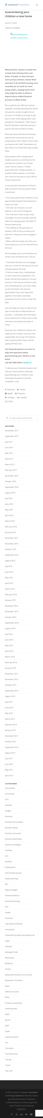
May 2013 (9, 713)
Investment (9, 929)
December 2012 (11, 736)
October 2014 (10, 617)
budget (8, 811)
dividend (8, 861)
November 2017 (11, 430)
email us (27, 362)
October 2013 (10, 685)
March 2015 (10, 589)
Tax (6, 1042)
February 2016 (11, 526)
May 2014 (9, 645)
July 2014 (8, 634)
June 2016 (9, 504)
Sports (7, 1020)
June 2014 (9, 640)
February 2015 (11, 594)
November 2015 (11, 543)
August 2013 (10, 696)
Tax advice (9, 1048)
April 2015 (9, 583)
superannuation (11, 1037)
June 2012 (9, 764)
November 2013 (11, 679)
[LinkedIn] (21, 1114)
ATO (7, 799)
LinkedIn (23, 397)
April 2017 (9, 459)
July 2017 (8, 442)
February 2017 (11, 470)
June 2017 (9, 447)
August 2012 (10, 753)
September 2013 (12, 691)
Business (8, 816)
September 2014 (12, 623)
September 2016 (12, 487)
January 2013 (10, 730)
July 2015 (8, 566)
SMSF (7, 1014)
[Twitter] (26, 1114)
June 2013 (9, 707)
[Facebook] (12, 1114)
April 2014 (9, 651)
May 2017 (9, 453)
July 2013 (8, 702)
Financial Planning (12, 28)
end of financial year (13, 873)
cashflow (8, 850)
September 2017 (12, 436)
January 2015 (10, 600)
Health (7, 912)
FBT (6, 884)
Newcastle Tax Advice (14, 980)
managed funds (11, 952)
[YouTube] (31, 1114)
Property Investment (13, 1003)
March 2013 (10, 719)
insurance (9, 918)
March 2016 (10, 521)
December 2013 (11, 674)
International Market (13, 924)
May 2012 (9, 770)
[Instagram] (16, 1114)
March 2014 (10, 657)
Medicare (9, 963)
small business (11, 1008)
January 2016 (10, 532)
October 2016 (10, 481)
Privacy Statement (16, 1095)
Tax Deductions (11, 1054)
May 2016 (9, 509)
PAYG (7, 997)
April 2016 (9, 515)
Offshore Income (12, 991)
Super (7, 1031)
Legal (7, 941)
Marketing (9, 958)
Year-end (8, 1071)
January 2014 (10, 668)
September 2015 (12, 555)
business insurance (13, 833)
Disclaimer (33, 1092)
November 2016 (11, 476)
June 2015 (9, 572)
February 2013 (11, 724)
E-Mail (10, 401)
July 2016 (8, 498)
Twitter (22, 389)
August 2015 (10, 560)
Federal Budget (11, 890)
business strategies (13, 844)
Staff (7, 1025)
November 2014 (11, 611)
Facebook (10, 389)
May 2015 (9, 577)
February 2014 (11, 662)
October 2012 (10, 741)
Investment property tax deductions (20, 935)
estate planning (11, 878)
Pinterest (21, 393)
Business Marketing (13, 839)
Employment (10, 867)
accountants (10, 788)
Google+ (11, 397)
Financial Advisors (12, 895)
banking (8, 805)
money (8, 969)
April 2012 (9, 775)
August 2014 (10, 628)
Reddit (10, 393)
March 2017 (10, 464)
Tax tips (8, 1059)
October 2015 (10, 549)
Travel (7, 1065)
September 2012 (12, 747)
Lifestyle (8, 946)
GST (6, 907)
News (7, 986)
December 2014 (11, 606)
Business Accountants (14, 822)
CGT (6, 856)
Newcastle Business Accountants (18, 975)
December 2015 (11, 538)
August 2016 (10, 493)
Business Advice (11, 828)
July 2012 (8, 758)
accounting (9, 794)
